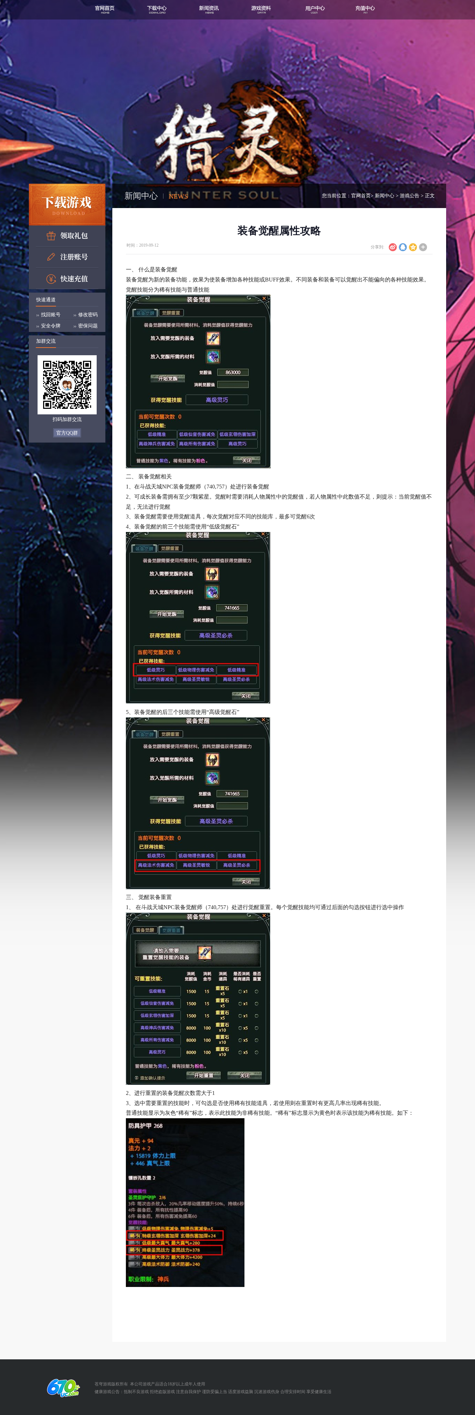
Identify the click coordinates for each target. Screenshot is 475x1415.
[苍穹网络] (62, 1388)
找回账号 (51, 314)
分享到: (377, 247)
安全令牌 (51, 325)
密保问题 (88, 325)
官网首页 (361, 195)
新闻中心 (384, 195)
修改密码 (88, 314)
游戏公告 (409, 195)
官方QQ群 (67, 433)
